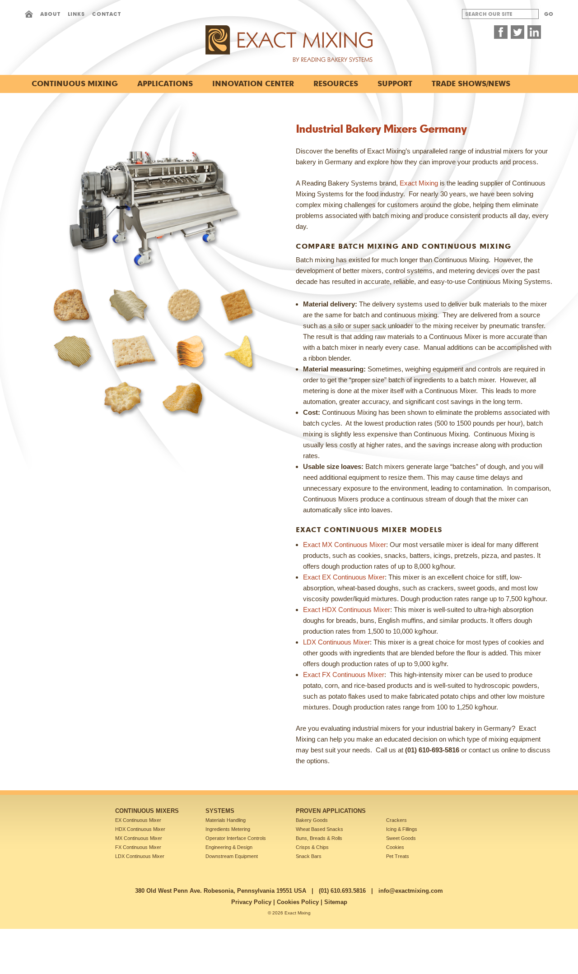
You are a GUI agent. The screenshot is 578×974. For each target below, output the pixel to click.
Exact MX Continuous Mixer (344, 544)
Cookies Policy (298, 902)
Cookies (395, 847)
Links (76, 13)
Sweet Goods (401, 838)
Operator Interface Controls (235, 838)
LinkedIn (534, 32)
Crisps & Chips (312, 847)
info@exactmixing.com (410, 890)
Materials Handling (225, 820)
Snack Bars (309, 856)
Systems (219, 810)
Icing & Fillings (401, 829)
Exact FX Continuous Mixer (343, 674)
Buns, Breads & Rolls (319, 838)
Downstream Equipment (231, 856)
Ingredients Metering (227, 829)
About (50, 13)
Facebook (501, 32)
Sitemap (335, 902)
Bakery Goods (312, 820)
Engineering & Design (228, 847)
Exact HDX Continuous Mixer (346, 609)
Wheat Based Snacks (319, 829)
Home (29, 14)
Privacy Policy (251, 902)
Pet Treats (397, 856)
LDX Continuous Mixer (336, 642)
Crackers (396, 820)
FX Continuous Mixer (138, 847)
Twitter (517, 32)
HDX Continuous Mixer (140, 829)
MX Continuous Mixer (138, 838)
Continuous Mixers (147, 810)
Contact (106, 13)
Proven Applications (331, 810)
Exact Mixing (419, 183)
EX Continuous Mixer (138, 820)
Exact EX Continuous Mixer (344, 577)
